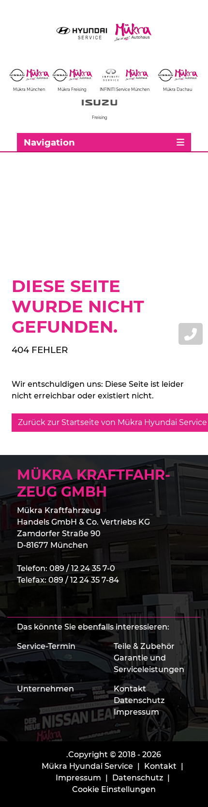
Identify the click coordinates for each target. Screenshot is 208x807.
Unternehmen (45, 688)
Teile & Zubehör (144, 646)
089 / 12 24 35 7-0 (82, 568)
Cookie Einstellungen (114, 789)
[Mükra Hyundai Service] (104, 32)
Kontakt (130, 688)
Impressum (136, 712)
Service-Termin (46, 646)
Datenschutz (139, 700)
